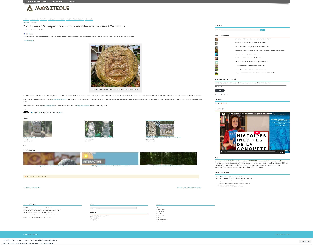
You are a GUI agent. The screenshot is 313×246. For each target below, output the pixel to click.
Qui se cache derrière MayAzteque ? (36, 2)
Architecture (218, 160)
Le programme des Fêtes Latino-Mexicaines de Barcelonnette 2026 (232, 183)
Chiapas (246, 161)
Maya (274, 162)
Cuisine (274, 160)
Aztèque (235, 160)
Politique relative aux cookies (46, 243)
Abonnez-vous (219, 90)
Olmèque (27, 145)
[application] (252, 133)
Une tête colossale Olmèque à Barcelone (34, 137)
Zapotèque (260, 167)
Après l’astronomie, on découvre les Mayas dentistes (228, 186)
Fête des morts (223, 163)
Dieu (281, 161)
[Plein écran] (283, 152)
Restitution (260, 165)
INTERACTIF (60, 19)
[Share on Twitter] (27, 34)
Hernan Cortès (242, 163)
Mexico (285, 163)
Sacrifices (265, 165)
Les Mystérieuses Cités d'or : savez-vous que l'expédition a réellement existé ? (255, 72)
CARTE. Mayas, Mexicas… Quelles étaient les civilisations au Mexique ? (110, 166)
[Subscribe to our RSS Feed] (221, 103)
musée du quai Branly (229, 165)
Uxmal (251, 167)
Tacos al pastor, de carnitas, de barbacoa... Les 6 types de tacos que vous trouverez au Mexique (260, 50)
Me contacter (70, 2)
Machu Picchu (268, 163)
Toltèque (229, 167)
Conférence (269, 161)
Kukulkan (251, 163)
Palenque (245, 165)
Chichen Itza (252, 161)
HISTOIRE (43, 19)
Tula (241, 167)
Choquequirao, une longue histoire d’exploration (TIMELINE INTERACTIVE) (233, 178)
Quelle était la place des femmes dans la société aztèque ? (250, 65)
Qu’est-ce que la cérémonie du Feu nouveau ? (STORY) (229, 181)
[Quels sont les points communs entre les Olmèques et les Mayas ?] (175, 129)
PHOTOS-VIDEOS (78, 19)
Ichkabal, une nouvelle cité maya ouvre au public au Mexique (250, 42)
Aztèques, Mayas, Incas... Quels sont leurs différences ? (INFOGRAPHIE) (253, 39)
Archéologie (226, 160)
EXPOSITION (34, 19)
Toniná (233, 167)
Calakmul (242, 160)
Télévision (246, 167)
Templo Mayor (271, 165)
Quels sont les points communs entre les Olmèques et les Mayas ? (163, 137)
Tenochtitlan (278, 165)
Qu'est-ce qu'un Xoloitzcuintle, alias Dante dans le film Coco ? (251, 69)
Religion (254, 165)
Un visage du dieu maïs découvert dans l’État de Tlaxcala (52, 166)
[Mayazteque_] (226, 103)
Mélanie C (27, 29)
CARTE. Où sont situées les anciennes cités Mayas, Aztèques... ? (251, 61)
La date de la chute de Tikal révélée (32, 187)
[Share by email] (32, 34)
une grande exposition (83, 105)
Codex (264, 161)
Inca (247, 163)
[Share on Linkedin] (30, 34)
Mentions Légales (57, 2)
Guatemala (233, 163)
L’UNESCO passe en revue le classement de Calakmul (229, 176)
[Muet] (280, 152)
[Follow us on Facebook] (216, 103)
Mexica (279, 163)
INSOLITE (51, 19)
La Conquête (258, 163)
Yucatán (255, 167)
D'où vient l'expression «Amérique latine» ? (246, 54)
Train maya (237, 167)
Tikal (226, 167)
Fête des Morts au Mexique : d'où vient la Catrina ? (248, 57)
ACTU (26, 19)
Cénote (278, 160)
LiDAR (263, 163)
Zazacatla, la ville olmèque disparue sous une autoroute (99, 137)
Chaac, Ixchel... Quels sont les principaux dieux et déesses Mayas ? (252, 46)
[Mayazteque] (219, 103)
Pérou (250, 165)
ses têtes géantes (49, 105)
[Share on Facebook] (24, 34)
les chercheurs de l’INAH (58, 99)
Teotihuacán (219, 167)
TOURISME (89, 19)
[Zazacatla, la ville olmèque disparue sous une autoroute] (114, 129)
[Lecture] (222, 152)
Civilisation (259, 160)
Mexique (219, 165)
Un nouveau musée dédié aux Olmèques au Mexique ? (168, 166)
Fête (216, 163)
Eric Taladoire (286, 160)
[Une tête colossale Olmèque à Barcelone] (53, 129)
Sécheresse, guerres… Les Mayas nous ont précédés (189, 187)
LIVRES (69, 19)
